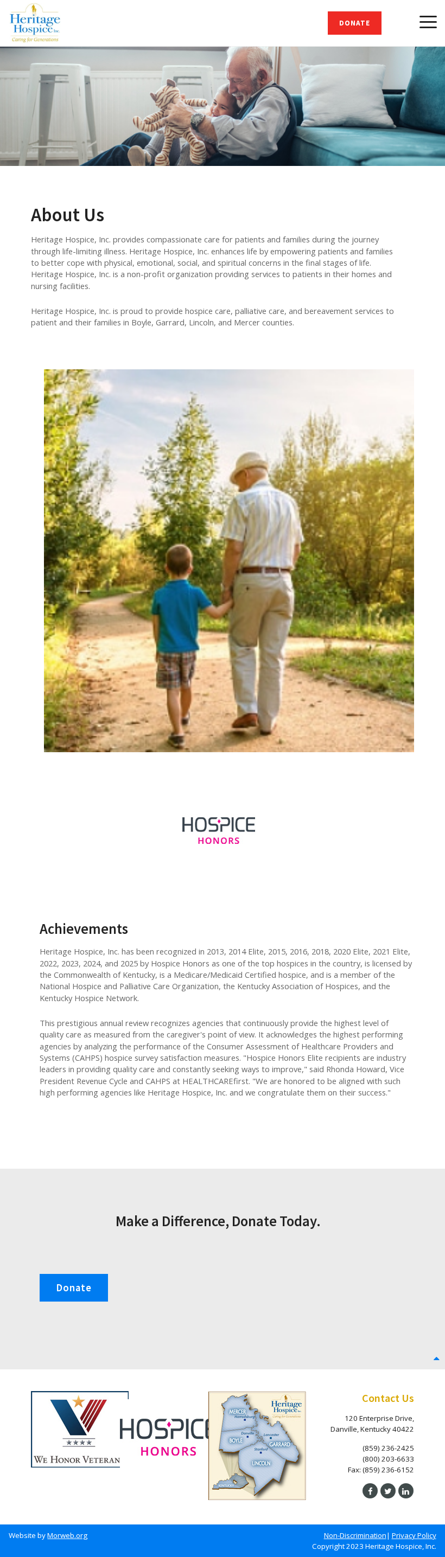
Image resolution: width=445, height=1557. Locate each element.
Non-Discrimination (355, 1535)
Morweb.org (67, 1535)
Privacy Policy (414, 1535)
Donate (354, 23)
